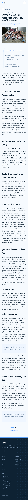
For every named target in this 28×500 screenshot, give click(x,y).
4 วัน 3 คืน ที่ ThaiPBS (9, 57)
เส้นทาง (3, 462)
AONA (16, 462)
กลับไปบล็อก (7, 9)
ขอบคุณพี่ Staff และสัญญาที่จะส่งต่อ (12, 66)
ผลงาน (3, 464)
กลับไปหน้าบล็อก (14, 430)
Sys (4, 3)
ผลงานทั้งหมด (18, 464)
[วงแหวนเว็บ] (3, 451)
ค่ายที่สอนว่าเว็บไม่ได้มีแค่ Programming (13, 50)
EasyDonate (18, 459)
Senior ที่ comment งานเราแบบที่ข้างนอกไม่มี (14, 55)
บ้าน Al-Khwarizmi (10, 62)
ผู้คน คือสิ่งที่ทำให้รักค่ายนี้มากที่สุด (12, 60)
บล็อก (3, 466)
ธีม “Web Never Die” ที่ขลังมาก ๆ (12, 53)
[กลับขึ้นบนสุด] (24, 497)
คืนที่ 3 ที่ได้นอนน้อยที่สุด (11, 64)
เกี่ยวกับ (3, 469)
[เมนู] (24, 2)
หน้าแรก (3, 459)
